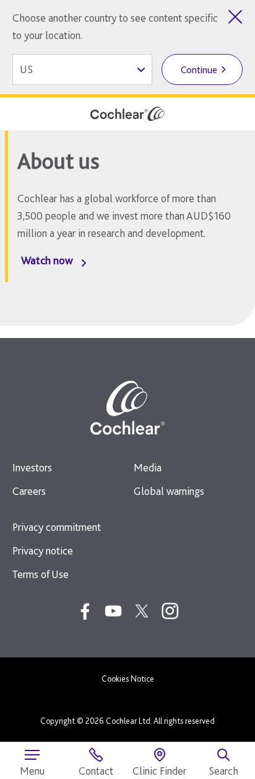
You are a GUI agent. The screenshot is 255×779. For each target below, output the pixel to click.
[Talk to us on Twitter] (141, 611)
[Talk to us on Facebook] (85, 611)
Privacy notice (42, 550)
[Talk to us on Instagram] (170, 611)
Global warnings (169, 490)
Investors (32, 467)
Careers (29, 490)
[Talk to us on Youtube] (113, 611)
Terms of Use (40, 574)
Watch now (47, 260)
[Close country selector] (235, 16)
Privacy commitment (56, 526)
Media (148, 467)
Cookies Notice (128, 678)
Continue (199, 70)
